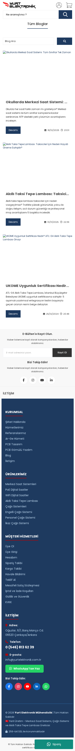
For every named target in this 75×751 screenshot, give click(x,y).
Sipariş (56, 744)
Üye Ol (9, 546)
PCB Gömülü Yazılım (18, 450)
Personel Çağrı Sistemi (20, 518)
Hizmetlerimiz (14, 427)
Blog (8, 455)
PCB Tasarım (13, 444)
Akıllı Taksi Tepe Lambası (21, 501)
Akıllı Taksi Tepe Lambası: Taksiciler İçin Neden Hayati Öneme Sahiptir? (37, 194)
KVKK (8, 602)
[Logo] (19, 5)
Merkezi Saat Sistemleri (20, 484)
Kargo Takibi (13, 569)
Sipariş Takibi (13, 563)
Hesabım (11, 557)
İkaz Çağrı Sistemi (17, 523)
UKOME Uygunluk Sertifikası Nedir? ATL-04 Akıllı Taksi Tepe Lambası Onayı (37, 285)
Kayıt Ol (62, 352)
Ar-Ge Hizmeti (14, 439)
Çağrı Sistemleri (15, 506)
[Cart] (67, 5)
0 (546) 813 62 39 (19, 647)
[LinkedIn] (36, 686)
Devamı (13, 130)
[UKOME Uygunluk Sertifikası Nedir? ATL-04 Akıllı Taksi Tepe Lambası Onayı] (37, 257)
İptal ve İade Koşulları (19, 591)
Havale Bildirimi (15, 574)
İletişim (10, 461)
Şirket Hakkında (15, 422)
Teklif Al (10, 580)
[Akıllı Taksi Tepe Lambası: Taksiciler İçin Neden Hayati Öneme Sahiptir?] (37, 165)
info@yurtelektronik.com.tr (23, 660)
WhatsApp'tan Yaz (26, 669)
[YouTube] (27, 686)
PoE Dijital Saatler (16, 490)
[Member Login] (58, 5)
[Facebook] (9, 686)
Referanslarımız (15, 433)
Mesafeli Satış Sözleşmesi (22, 585)
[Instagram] (18, 686)
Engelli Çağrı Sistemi (18, 512)
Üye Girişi (11, 552)
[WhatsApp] (46, 686)
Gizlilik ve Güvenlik (17, 596)
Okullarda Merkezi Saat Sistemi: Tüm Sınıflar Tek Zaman (37, 102)
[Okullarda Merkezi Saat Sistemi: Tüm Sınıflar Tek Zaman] (37, 74)
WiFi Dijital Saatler (17, 495)
